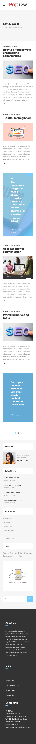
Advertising (7, 518)
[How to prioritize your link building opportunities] (18, 70)
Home (5, 27)
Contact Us (10, 695)
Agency (5, 553)
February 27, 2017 (8, 114)
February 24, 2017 (9, 480)
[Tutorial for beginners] (18, 132)
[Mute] (24, 277)
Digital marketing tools (12, 485)
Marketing (6, 522)
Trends (21, 556)
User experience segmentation (14, 250)
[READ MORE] (8, 104)
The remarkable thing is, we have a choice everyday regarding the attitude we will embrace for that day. (18, 198)
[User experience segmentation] (18, 265)
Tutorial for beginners (17, 118)
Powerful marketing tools (16, 316)
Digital (20, 553)
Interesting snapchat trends (14, 500)
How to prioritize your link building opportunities (17, 52)
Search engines (8, 530)
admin (16, 46)
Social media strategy (12, 478)
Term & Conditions (12, 685)
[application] (18, 277)
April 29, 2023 (7, 46)
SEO (4, 534)
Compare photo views (12, 493)
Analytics (13, 553)
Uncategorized (8, 538)
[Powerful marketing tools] (18, 332)
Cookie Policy (10, 680)
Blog (10, 27)
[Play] (5, 277)
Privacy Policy (10, 690)
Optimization (7, 526)
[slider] (29, 277)
